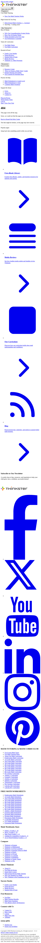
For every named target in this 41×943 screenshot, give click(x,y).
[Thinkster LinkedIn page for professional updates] (22, 673)
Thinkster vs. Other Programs (13, 60)
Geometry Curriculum (11, 777)
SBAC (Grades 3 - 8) (11, 832)
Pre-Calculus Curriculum (12, 784)
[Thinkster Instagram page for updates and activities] (22, 710)
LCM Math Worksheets (12, 819)
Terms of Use (14, 932)
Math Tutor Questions (11, 901)
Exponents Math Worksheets (13, 823)
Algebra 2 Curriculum (11, 779)
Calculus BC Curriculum (12, 787)
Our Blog (7, 897)
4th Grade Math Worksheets (13, 802)
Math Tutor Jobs (9, 915)
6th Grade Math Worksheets (13, 805)
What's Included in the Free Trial (14, 37)
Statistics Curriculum (11, 780)
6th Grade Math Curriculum (13, 768)
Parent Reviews (9, 55)
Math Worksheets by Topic (13, 83)
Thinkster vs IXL (10, 861)
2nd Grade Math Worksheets (13, 798)
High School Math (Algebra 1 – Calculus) (17, 23)
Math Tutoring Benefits (12, 899)
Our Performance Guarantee (13, 38)
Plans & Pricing (5, 98)
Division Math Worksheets (13, 816)
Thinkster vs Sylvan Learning (13, 848)
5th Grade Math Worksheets (13, 804)
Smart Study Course (11, 872)
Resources (4, 64)
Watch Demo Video (7, 100)
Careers (7, 914)
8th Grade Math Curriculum (13, 772)
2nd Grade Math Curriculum (13, 761)
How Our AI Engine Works (13, 35)
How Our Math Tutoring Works (14, 16)
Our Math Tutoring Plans (12, 754)
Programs (4, 11)
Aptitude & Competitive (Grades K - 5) (16, 836)
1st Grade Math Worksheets (13, 797)
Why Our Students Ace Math (13, 875)
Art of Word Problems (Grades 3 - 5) (16, 838)
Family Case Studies (11, 53)
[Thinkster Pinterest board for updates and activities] (22, 745)
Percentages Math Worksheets (14, 818)
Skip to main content (7, 1)
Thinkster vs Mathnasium (12, 847)
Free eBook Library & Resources (15, 903)
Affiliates (7, 917)
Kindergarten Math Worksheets (14, 795)
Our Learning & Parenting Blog (14, 74)
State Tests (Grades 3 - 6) (12, 834)
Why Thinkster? (6, 28)
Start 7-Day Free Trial (7, 103)
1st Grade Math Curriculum (13, 759)
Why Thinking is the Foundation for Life (17, 877)
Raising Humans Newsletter (13, 72)
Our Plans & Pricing (11, 870)
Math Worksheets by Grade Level (15, 81)
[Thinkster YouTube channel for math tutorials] (22, 636)
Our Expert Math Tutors (12, 752)
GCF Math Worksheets (11, 821)
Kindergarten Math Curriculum (14, 758)
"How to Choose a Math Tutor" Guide (16, 71)
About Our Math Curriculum (13, 756)
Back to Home (5, 119)
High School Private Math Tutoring (15, 873)
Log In (3, 101)
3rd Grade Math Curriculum (13, 763)
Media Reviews (9, 59)
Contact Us (8, 94)
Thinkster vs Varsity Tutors (13, 859)
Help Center (8, 912)
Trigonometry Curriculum (12, 782)
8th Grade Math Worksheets (13, 809)
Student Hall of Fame (11, 57)
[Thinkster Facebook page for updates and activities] (22, 559)
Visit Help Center (15, 119)
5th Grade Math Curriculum (13, 766)
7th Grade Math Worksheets (13, 807)
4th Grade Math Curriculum (13, 765)
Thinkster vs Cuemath (11, 855)
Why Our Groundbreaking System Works (17, 33)
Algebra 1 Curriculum (11, 775)
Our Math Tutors (10, 45)
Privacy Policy (5, 932)
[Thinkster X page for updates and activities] (22, 596)
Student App (8, 925)
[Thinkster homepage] (14, 6)
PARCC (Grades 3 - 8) (11, 831)
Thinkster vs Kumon (11, 845)
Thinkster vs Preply (10, 852)
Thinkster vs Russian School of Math (16, 850)
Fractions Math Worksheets (13, 812)
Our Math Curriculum (11, 47)
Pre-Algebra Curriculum (12, 773)
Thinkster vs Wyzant (11, 854)
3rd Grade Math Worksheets (13, 800)
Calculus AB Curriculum (12, 786)
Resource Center (10, 69)
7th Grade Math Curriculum (13, 770)
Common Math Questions (12, 84)
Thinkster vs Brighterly (11, 857)
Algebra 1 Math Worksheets (13, 811)
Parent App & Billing (11, 926)
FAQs (6, 91)
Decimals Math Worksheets (13, 814)
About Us (7, 93)
